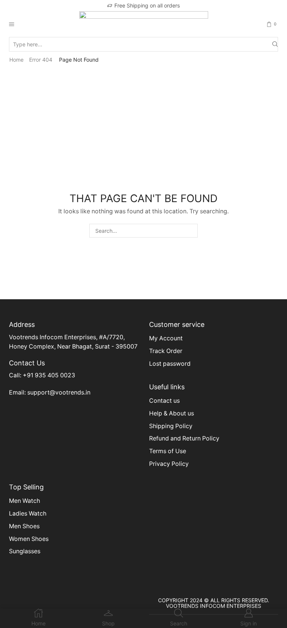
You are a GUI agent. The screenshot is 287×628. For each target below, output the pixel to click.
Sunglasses (24, 551)
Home (16, 59)
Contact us (164, 400)
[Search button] (275, 44)
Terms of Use (167, 451)
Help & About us (171, 413)
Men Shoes (24, 526)
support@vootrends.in (58, 392)
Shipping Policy (170, 426)
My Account (166, 338)
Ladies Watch (27, 513)
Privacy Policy (169, 463)
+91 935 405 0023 (49, 375)
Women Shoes (29, 538)
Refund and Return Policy (184, 438)
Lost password (170, 363)
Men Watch (24, 500)
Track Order (165, 351)
